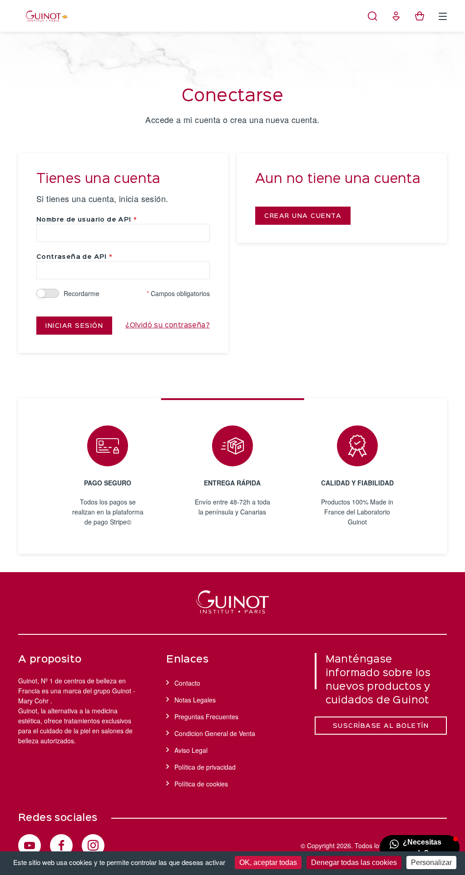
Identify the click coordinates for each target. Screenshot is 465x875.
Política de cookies (201, 783)
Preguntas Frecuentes (206, 716)
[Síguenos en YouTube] (29, 845)
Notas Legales (195, 699)
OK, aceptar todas (268, 862)
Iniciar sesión (74, 326)
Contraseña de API (71, 257)
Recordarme (81, 293)
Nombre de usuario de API (83, 219)
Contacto (187, 682)
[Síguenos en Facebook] (61, 845)
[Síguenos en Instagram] (93, 845)
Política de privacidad (205, 766)
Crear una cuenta (302, 216)
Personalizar (431, 862)
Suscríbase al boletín (381, 726)
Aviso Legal (191, 750)
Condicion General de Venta (214, 733)
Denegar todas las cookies (354, 862)
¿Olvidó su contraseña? (167, 325)
